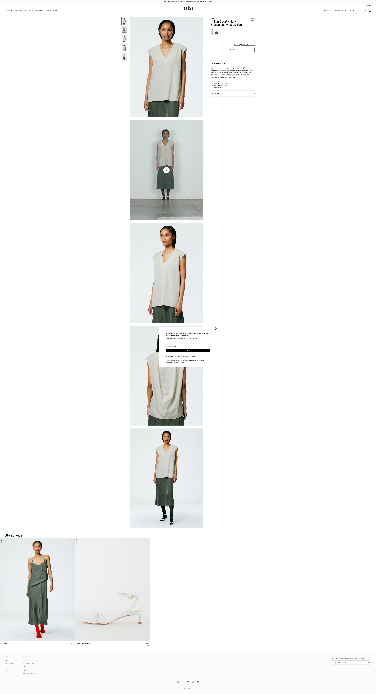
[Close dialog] (216, 329)
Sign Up (188, 350)
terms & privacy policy (189, 356)
